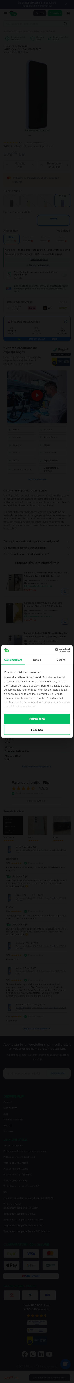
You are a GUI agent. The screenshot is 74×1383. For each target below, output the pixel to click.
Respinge (37, 729)
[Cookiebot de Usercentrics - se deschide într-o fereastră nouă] (55, 650)
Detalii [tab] (37, 659)
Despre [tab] (60, 659)
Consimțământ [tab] (13, 659)
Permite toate (37, 718)
